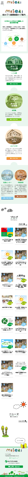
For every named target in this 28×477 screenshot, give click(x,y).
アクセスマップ (14, 458)
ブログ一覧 (22, 224)
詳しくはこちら (14, 84)
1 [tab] (3, 5)
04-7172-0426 (12, 461)
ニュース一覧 (22, 421)
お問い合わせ (15, 466)
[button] (2, 2)
